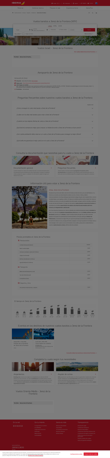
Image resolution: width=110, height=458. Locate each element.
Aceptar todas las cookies (90, 454)
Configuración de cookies (76, 454)
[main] (55, 454)
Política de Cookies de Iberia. (35, 455)
